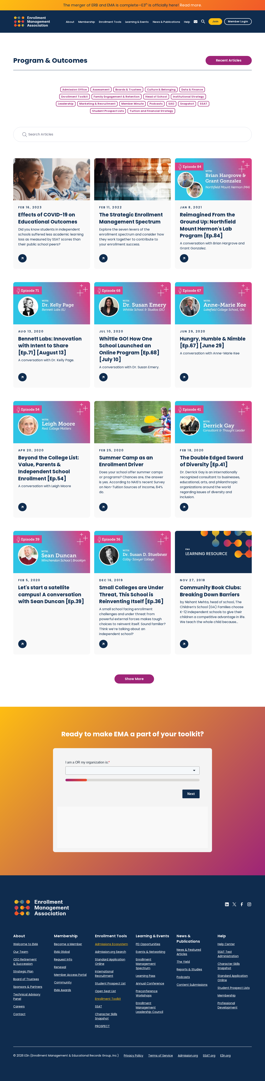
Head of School (156, 96)
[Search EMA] (203, 21)
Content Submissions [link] (192, 985)
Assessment (101, 89)
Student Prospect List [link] (110, 983)
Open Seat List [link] (105, 991)
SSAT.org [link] (209, 1055)
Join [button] (215, 21)
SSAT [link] (98, 1006)
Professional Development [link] (227, 1005)
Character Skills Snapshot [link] (106, 1016)
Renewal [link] (60, 967)
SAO (171, 103)
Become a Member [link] (68, 944)
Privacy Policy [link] (133, 1055)
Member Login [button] (238, 21)
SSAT (203, 103)
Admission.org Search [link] (110, 952)
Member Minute (132, 103)
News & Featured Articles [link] (189, 952)
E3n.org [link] (225, 1055)
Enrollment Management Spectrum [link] (146, 963)
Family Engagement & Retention (117, 96)
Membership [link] (227, 995)
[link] (32, 22)
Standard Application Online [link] (110, 961)
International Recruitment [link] (104, 973)
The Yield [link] (183, 962)
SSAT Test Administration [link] (228, 954)
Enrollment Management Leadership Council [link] (149, 1007)
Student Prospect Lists (108, 111)
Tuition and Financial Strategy (151, 111)
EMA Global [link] (62, 952)
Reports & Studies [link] (189, 969)
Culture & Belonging (161, 89)
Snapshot (187, 103)
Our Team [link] (20, 952)
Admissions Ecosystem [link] (111, 944)
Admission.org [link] (188, 1055)
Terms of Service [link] (160, 1055)
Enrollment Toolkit (74, 96)
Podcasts (156, 103)
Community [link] (63, 982)
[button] (70, 22)
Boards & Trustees (128, 89)
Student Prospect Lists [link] (234, 988)
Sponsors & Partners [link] (27, 987)
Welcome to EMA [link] (25, 944)
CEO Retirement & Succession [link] (25, 961)
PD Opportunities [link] (148, 944)
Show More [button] (134, 678)
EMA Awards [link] (62, 990)
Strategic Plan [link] (23, 971)
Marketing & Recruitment (97, 103)
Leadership (65, 103)
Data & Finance (192, 89)
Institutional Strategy (188, 96)
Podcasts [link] (183, 977)
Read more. (191, 5)
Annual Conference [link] (150, 983)
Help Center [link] (226, 944)
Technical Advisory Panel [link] (26, 996)
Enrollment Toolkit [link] (108, 999)
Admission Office (74, 89)
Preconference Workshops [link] (147, 993)
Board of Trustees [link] (26, 979)
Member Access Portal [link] (70, 975)
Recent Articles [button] (228, 60)
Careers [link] (19, 1006)
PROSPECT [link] (102, 1026)
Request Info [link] (63, 959)
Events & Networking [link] (150, 952)
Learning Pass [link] (145, 976)
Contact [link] (19, 1014)
